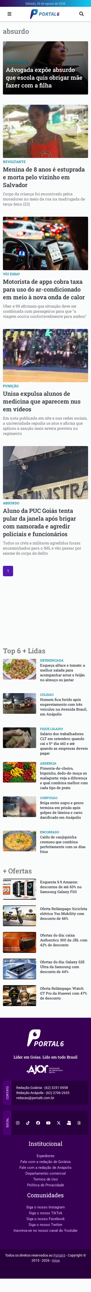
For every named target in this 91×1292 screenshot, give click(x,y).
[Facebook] (38, 1123)
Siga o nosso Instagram (45, 1207)
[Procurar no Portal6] (81, 14)
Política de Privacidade (45, 1185)
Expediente (45, 1156)
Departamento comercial (45, 1173)
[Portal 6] (46, 13)
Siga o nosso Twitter (45, 1225)
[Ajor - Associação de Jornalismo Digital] (45, 1069)
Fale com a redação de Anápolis (45, 1167)
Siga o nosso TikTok (45, 1213)
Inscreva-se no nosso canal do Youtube (45, 1230)
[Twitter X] (58, 1123)
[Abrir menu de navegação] (8, 14)
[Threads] (79, 1123)
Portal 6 (59, 1255)
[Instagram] (17, 1123)
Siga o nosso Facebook (45, 1219)
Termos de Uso (45, 1179)
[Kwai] (68, 1123)
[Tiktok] (27, 1123)
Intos (56, 1260)
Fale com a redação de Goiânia (45, 1162)
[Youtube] (48, 1123)
